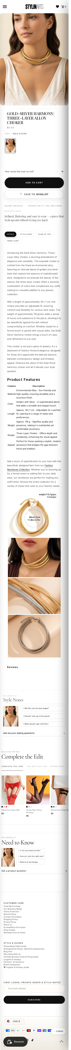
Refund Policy (10, 914)
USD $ (16, 1021)
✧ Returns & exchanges (28, 862)
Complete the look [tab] (12, 766)
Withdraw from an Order (14, 932)
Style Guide (26, 234)
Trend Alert (13, 241)
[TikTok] (32, 1041)
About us (8, 924)
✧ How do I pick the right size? (31, 856)
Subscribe (34, 1000)
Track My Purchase (12, 906)
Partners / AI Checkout (14, 962)
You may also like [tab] (37, 766)
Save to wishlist (36, 194)
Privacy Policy (10, 922)
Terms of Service (11, 911)
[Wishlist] (57, 6)
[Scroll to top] (61, 1041)
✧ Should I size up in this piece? (36, 716)
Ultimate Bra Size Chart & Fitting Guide (21, 957)
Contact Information (13, 917)
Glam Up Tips (44, 234)
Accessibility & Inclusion (15, 927)
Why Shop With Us (12, 954)
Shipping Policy (11, 919)
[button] (2, 807)
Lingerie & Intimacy (12, 959)
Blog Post (8, 951)
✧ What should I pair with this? (35, 724)
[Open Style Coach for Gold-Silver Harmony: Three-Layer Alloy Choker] (10, 716)
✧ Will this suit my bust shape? (35, 708)
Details (10, 234)
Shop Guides (9, 930)
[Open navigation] (12, 6)
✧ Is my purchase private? (29, 850)
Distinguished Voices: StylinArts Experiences (24, 949)
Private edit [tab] (57, 766)
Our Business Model (13, 909)
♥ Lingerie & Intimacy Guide (16, 967)
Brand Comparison (12, 964)
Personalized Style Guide (15, 946)
